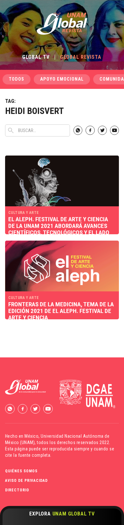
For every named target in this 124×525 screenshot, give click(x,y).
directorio (17, 490)
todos (16, 79)
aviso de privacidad (26, 480)
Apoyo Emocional (62, 79)
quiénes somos (21, 471)
